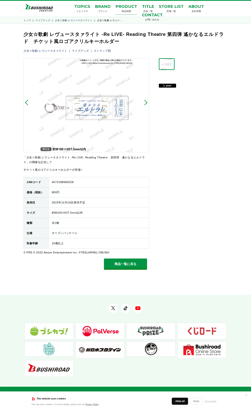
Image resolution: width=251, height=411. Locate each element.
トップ (27, 20)
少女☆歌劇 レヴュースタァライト (73, 20)
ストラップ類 (102, 50)
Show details (210, 401)
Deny (196, 401)
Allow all (180, 401)
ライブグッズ (42, 20)
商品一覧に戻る (125, 264)
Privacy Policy (92, 404)
